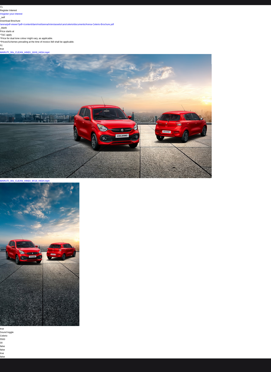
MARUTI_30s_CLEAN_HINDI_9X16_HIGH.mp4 (24, 180)
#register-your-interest (11, 14)
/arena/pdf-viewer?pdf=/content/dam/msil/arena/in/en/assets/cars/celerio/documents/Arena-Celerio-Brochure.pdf (57, 24)
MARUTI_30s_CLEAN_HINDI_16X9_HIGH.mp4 (24, 52)
